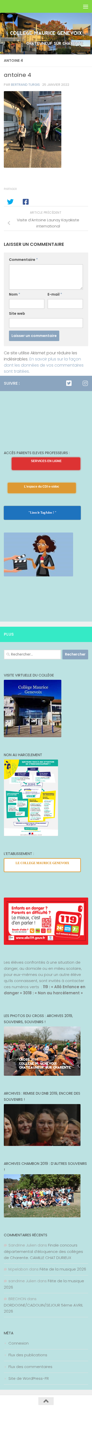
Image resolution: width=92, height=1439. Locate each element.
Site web (17, 313)
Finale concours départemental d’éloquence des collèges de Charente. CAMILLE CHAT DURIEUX (43, 1251)
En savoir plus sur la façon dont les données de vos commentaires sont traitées (44, 365)
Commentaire (23, 259)
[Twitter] (69, 383)
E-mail (55, 294)
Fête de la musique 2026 (63, 1269)
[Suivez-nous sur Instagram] (85, 383)
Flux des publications (27, 1355)
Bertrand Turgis (25, 84)
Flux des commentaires (30, 1366)
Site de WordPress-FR (28, 1378)
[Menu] (85, 6)
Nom (14, 294)
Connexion (18, 1343)
